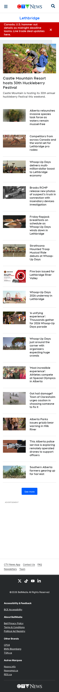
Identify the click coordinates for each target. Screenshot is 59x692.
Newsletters (10, 569)
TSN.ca (8, 652)
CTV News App (12, 564)
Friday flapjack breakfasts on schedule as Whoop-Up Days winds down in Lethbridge (40, 225)
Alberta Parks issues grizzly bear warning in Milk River (42, 424)
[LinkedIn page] (39, 581)
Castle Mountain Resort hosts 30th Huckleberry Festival (24, 83)
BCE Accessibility (13, 609)
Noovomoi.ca (11, 670)
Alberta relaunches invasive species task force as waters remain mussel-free (42, 117)
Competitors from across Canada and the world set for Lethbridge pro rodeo (43, 143)
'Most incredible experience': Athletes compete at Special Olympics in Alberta (43, 374)
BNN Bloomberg (12, 648)
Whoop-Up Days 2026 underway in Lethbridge (41, 296)
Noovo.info (10, 666)
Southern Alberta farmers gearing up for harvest (42, 471)
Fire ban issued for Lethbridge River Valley (42, 275)
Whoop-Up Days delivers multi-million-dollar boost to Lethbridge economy (42, 168)
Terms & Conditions (14, 627)
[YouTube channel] (33, 581)
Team (22, 569)
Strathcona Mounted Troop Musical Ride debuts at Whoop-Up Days (41, 252)
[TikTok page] (26, 581)
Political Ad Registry (14, 631)
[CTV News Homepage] (29, 6)
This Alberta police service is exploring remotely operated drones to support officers (42, 448)
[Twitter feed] (20, 581)
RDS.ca (8, 674)
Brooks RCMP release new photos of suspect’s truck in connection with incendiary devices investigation (43, 196)
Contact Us (29, 564)
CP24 (7, 645)
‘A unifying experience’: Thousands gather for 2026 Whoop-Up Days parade (42, 320)
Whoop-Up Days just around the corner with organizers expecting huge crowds (40, 347)
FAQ (40, 564)
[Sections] (6, 6)
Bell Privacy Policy (13, 623)
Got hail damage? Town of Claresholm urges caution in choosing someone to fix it (42, 400)
